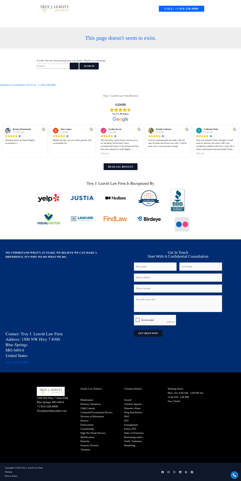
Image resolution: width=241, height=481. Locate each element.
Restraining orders (133, 437)
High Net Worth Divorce (93, 433)
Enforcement (86, 424)
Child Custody (87, 408)
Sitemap (8, 472)
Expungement (131, 424)
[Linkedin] (180, 472)
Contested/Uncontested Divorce (96, 412)
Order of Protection (134, 433)
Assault (128, 399)
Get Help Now (148, 333)
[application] (102, 22)
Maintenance (86, 399)
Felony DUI (130, 428)
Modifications (87, 437)
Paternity (85, 441)
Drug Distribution (133, 412)
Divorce (84, 420)
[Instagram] (168, 472)
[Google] (186, 472)
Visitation (85, 449)
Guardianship (87, 428)
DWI (126, 416)
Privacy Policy (11, 476)
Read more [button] (105, 153)
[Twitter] (174, 472)
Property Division (89, 445)
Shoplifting (129, 445)
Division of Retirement (92, 416)
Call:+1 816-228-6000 (17, 362)
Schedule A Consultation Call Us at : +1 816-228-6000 (28, 85)
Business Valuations (90, 404)
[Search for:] (58, 66)
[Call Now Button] (234, 475)
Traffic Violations (133, 441)
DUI (126, 420)
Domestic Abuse (132, 408)
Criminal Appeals (133, 404)
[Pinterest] (192, 472)
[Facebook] (162, 472)
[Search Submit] (74, 66)
